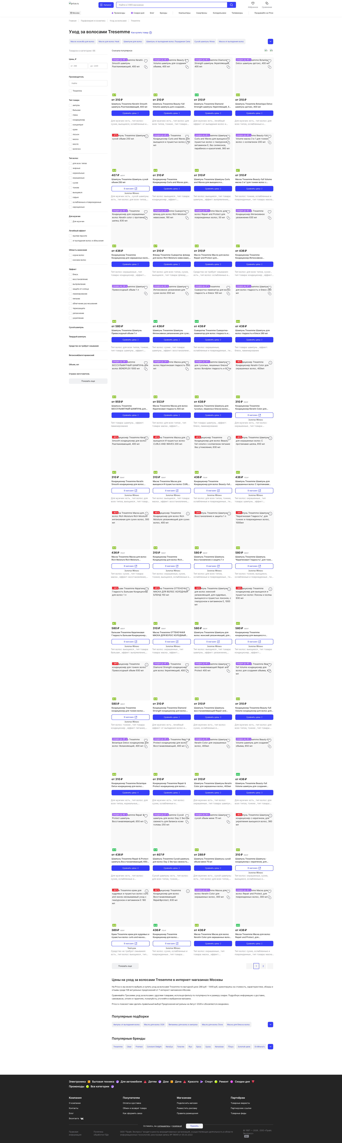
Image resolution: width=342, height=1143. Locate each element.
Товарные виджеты (240, 1103)
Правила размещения (187, 1113)
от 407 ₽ (158, 854)
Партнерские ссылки (241, 1108)
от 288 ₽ (199, 854)
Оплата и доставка (132, 1103)
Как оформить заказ (132, 1113)
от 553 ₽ (158, 401)
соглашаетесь (163, 1126)
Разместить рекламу (187, 1108)
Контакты (73, 1108)
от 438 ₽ (200, 326)
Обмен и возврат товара (134, 1108)
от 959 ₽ (117, 401)
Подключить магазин (187, 1103)
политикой (177, 1126)
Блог (71, 1113)
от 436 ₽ (117, 250)
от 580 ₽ (117, 326)
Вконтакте (74, 1118)
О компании (75, 1103)
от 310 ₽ (117, 99)
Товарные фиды (238, 1113)
